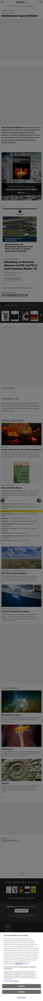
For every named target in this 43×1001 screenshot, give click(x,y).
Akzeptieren (21, 986)
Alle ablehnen (21, 992)
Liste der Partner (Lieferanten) (11, 981)
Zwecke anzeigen (21, 997)
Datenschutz (19, 963)
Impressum (25, 963)
